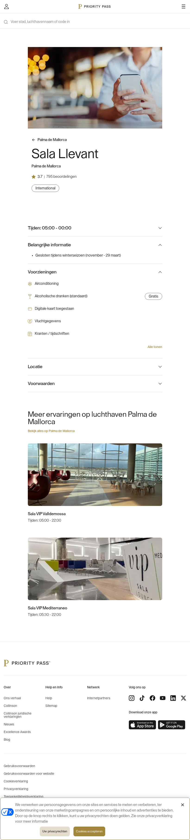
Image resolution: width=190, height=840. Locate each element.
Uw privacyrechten (54, 831)
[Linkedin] (173, 698)
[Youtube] (162, 698)
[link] (142, 725)
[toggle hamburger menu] (183, 6)
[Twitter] (183, 698)
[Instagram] (131, 698)
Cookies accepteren (89, 831)
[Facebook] (152, 698)
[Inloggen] (6, 6)
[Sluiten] (182, 805)
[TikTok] (142, 698)
